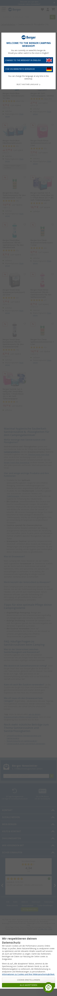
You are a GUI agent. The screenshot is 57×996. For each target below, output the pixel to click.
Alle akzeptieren (28, 985)
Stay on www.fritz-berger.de (20, 69)
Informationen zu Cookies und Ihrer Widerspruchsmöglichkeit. (28, 974)
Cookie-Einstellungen (28, 980)
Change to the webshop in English (23, 60)
